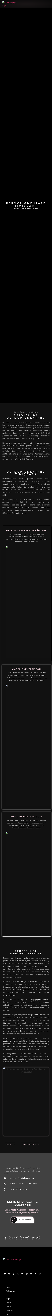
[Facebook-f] (5, 1237)
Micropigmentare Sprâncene (26, 530)
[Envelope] (31, 1274)
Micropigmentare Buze (27, 817)
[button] (48, 4)
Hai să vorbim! (25, 1220)
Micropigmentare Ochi (27, 669)
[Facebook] (5, 1274)
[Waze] (39, 1274)
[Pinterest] (32, 1237)
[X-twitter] (22, 1237)
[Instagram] (11, 1237)
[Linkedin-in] (35, 1274)
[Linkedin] (38, 1237)
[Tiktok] (16, 1237)
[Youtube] (27, 1237)
